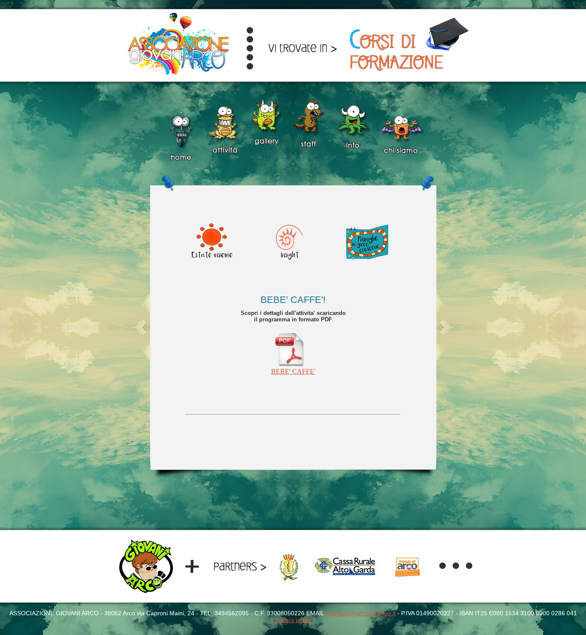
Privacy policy (293, 620)
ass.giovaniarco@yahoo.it (361, 613)
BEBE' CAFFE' (293, 371)
